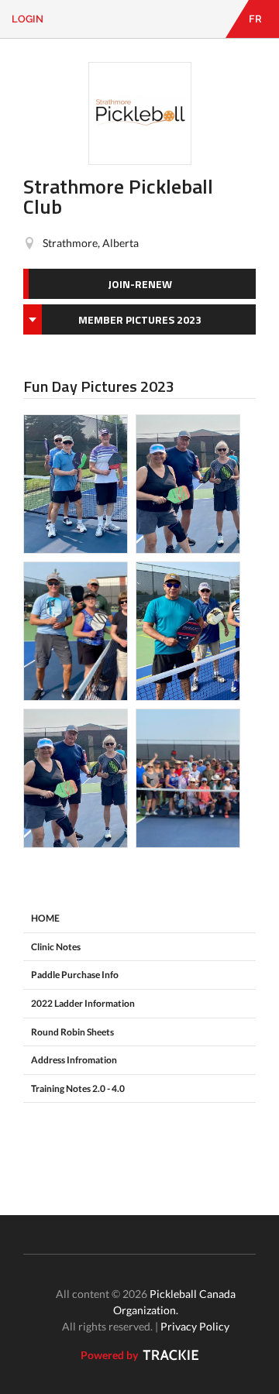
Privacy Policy (194, 1326)
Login (27, 19)
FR (255, 19)
